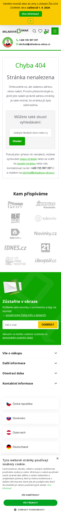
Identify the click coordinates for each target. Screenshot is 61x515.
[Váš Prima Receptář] (15, 261)
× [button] (57, 458)
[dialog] (30, 485)
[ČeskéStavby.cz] (15, 233)
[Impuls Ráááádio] (45, 204)
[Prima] (15, 205)
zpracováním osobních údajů (17, 337)
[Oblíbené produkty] (40, 31)
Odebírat (47, 324)
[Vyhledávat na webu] (34, 31)
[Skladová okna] (15, 31)
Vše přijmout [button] (30, 502)
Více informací (30, 13)
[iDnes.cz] (15, 247)
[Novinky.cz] (46, 234)
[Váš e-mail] (30, 324)
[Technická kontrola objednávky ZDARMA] (7, 42)
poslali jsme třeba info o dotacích (26, 315)
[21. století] (45, 247)
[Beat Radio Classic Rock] (15, 218)
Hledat (17, 141)
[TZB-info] (45, 218)
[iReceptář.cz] (45, 260)
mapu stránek (28, 159)
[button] (55, 31)
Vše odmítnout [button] (30, 495)
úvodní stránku (26, 163)
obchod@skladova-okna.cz (38, 172)
